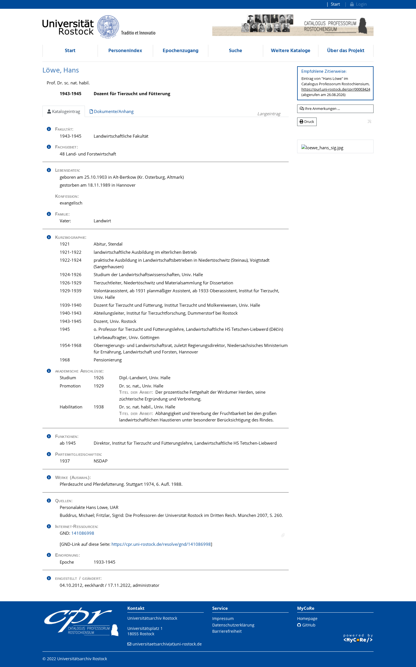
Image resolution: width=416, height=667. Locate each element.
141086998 (82, 533)
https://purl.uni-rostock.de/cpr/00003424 (335, 89)
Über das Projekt (345, 51)
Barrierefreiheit (227, 631)
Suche (235, 51)
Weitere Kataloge (290, 51)
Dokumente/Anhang (113, 111)
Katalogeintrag (65, 111)
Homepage (307, 618)
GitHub (308, 625)
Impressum (223, 618)
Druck (308, 121)
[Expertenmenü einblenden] (369, 121)
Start (335, 4)
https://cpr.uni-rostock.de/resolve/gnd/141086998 (161, 544)
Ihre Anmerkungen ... (322, 108)
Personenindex (125, 51)
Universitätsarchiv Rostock (152, 618)
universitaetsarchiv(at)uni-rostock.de (167, 644)
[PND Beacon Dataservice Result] (282, 535)
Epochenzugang (180, 51)
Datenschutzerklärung (233, 625)
